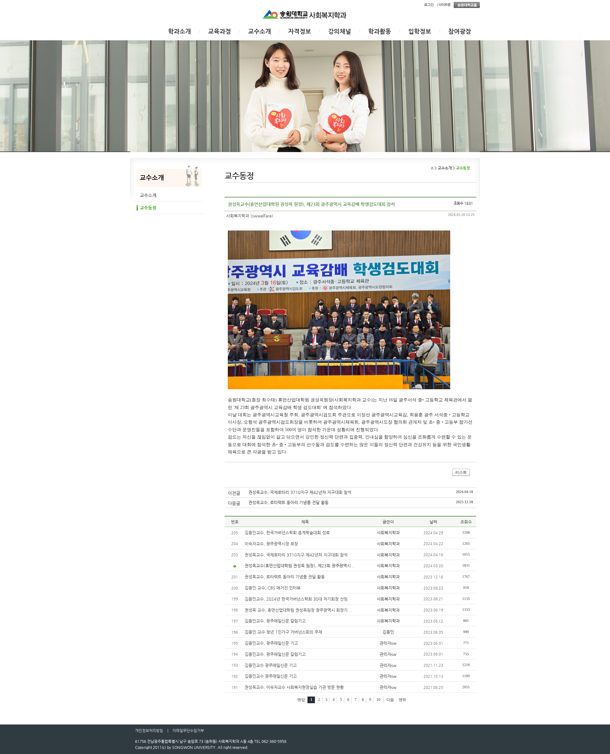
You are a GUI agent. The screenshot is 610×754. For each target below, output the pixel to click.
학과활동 (379, 31)
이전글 (234, 493)
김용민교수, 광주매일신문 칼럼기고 (275, 620)
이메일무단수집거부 (188, 730)
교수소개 (259, 31)
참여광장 (459, 31)
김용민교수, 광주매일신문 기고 (271, 643)
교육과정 (219, 31)
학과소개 (179, 31)
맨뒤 (402, 699)
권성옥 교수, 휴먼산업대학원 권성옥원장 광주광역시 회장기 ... (299, 610)
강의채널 (339, 31)
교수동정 (148, 207)
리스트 (461, 472)
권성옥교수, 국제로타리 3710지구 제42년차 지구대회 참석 (299, 492)
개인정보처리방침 (149, 730)
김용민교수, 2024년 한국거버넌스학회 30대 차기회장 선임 (296, 599)
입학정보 (419, 31)
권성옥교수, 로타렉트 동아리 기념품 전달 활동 (288, 502)
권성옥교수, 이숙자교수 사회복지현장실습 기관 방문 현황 (294, 687)
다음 (390, 699)
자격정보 (299, 31)
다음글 (234, 503)
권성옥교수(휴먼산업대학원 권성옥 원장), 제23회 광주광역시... (300, 565)
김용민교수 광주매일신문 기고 (271, 665)
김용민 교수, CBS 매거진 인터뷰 (273, 587)
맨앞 (301, 699)
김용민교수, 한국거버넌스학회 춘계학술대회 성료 (287, 532)
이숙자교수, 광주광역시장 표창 (271, 543)
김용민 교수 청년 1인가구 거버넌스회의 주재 (283, 632)
